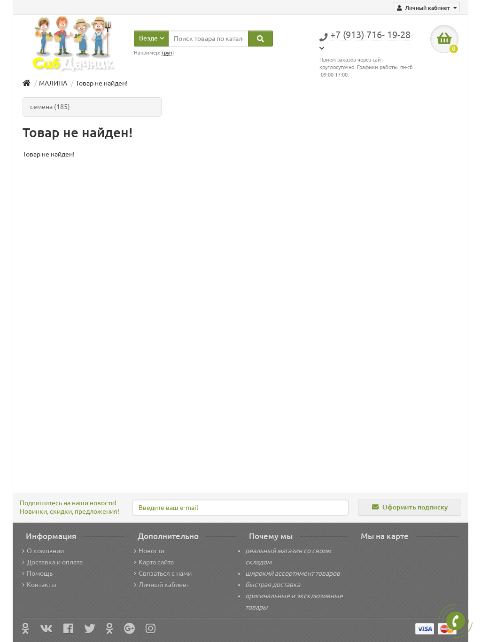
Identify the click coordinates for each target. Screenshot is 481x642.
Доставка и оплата (55, 562)
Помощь (40, 573)
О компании (45, 551)
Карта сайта (156, 562)
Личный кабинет (164, 584)
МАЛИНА (53, 83)
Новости (151, 551)
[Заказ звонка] (455, 620)
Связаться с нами (165, 573)
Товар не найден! (102, 83)
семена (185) (50, 106)
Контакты (41, 584)
